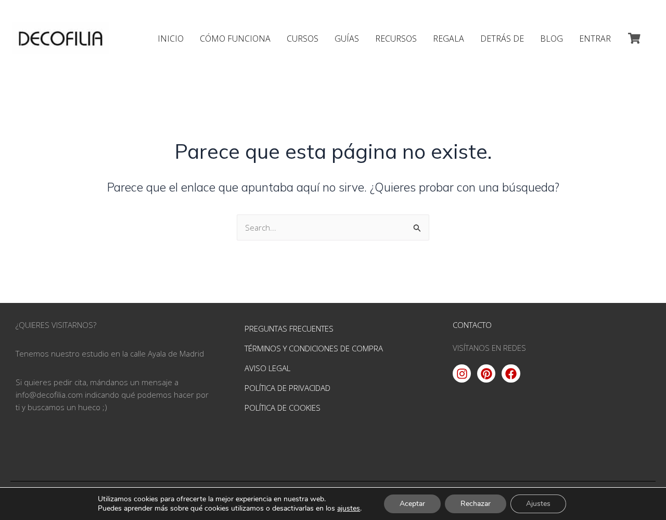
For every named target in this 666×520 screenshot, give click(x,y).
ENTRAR (595, 38)
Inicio (171, 38)
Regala (448, 38)
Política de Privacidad (287, 388)
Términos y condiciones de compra (314, 348)
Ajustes (538, 504)
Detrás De (502, 38)
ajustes (348, 508)
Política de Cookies (283, 407)
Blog (551, 38)
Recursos (396, 38)
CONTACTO (472, 325)
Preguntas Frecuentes (289, 328)
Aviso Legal (267, 368)
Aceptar (412, 504)
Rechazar (475, 504)
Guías (347, 38)
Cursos (302, 38)
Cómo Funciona (235, 38)
